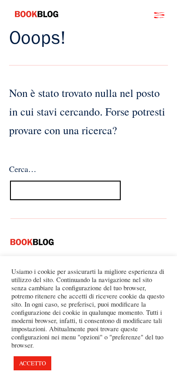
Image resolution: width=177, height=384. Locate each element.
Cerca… (22, 168)
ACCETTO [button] (32, 363)
